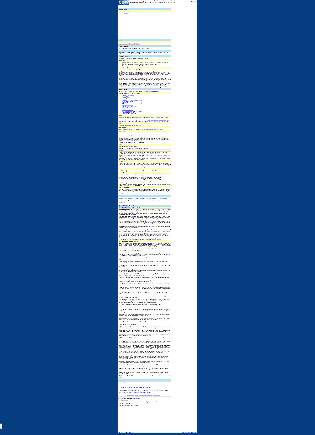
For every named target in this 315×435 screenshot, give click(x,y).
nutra (155, 390)
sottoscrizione (136, 398)
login (136, 405)
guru (128, 121)
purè (150, 121)
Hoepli (120, 44)
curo (160, 120)
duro (120, 121)
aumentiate (141, 382)
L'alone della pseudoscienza (128, 112)
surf (155, 121)
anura (148, 129)
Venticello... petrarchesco (128, 95)
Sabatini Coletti (126, 44)
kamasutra (159, 390)
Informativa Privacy (185, 432)
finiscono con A (156, 395)
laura (155, 129)
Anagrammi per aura (154, 91)
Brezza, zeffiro (125, 96)
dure (165, 120)
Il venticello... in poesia (127, 110)
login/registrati (193, 1)
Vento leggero (125, 102)
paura (158, 129)
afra (154, 117)
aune (164, 382)
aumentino (147, 382)
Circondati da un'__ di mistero (129, 113)
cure (154, 120)
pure (142, 121)
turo (164, 121)
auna (120, 118)
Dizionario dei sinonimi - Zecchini (127, 207)
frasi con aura (133, 58)
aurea (151, 129)
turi (162, 121)
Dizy (119, 432)
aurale (120, 384)
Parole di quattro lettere (124, 387)
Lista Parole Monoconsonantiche (126, 48)
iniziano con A (130, 395)
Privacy (1, 427)
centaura (139, 392)
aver (149, 387)
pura (136, 118)
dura (131, 118)
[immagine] (133, 214)
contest (191, 2)
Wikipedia (138, 44)
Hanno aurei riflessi (132, 200)
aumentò (152, 382)
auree (132, 384)
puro (147, 121)
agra (157, 117)
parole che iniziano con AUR (145, 395)
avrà (125, 118)
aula (167, 117)
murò (139, 121)
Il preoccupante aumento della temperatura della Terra (144, 198)
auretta (126, 13)
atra (164, 117)
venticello (146, 243)
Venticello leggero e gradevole (129, 106)
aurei (136, 384)
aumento (157, 382)
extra (163, 390)
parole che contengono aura (129, 142)
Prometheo (130, 432)
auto (147, 387)
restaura (144, 392)
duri (167, 120)
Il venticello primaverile (127, 105)
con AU (136, 395)
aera (152, 117)
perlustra (140, 390)
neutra (151, 390)
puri (145, 121)
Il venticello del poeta (127, 99)
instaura (149, 392)
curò (162, 120)
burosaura (134, 392)
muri (133, 121)
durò (122, 121)
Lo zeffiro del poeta (126, 108)
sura (139, 118)
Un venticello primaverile (127, 101)
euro (125, 121)
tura (142, 118)
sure (153, 121)
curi (157, 120)
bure (149, 120)
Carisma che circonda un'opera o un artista (132, 111)
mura (133, 118)
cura (128, 118)
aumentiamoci (134, 382)
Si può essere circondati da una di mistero (132, 100)
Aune (139, 48)
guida (195, 2)
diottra (148, 390)
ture (158, 121)
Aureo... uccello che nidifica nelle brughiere (148, 200)
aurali (123, 384)
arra (162, 117)
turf (160, 121)
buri (152, 120)
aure (122, 118)
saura (161, 129)
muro (136, 121)
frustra (144, 390)
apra (159, 117)
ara (139, 125)
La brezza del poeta (126, 107)
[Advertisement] (184, 30)
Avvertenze (194, 432)
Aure (144, 48)
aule (131, 387)
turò (167, 121)
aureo (138, 384)
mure (130, 121)
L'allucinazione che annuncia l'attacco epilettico (133, 103)
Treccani (133, 44)
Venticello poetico (126, 97)
